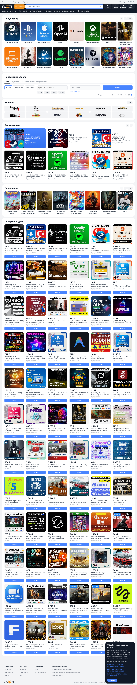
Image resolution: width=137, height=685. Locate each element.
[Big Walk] (79, 115)
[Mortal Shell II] (14, 109)
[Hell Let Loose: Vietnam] (100, 109)
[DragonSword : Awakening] (100, 115)
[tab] (7, 82)
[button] (101, 6)
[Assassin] (122, 115)
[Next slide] (125, 18)
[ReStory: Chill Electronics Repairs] (36, 115)
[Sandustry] (79, 109)
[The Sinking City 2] (36, 109)
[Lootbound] (57, 109)
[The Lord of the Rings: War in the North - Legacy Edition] (122, 109)
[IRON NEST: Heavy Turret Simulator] (57, 115)
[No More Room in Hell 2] (14, 115)
